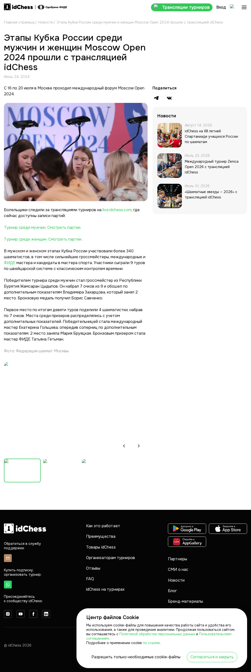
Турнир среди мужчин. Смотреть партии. (42, 227)
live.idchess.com (117, 209)
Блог (172, 590)
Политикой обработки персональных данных (157, 634)
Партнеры (177, 559)
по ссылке (151, 643)
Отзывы (93, 568)
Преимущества (101, 536)
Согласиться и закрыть (212, 657)
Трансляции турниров (186, 7)
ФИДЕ (10, 262)
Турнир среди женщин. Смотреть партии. (43, 239)
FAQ (90, 578)
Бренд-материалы (185, 601)
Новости (45, 22)
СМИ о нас (178, 569)
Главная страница (19, 22)
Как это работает (103, 525)
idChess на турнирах (105, 589)
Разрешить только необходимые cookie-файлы (135, 657)
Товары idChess (101, 547)
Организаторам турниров (110, 557)
